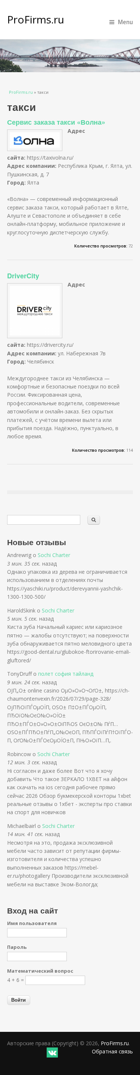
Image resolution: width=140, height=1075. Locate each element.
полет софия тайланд (65, 673)
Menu (125, 22)
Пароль (17, 947)
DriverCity (23, 276)
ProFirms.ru (35, 19)
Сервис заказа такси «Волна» (56, 122)
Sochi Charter (54, 555)
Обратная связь (112, 1051)
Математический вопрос (40, 970)
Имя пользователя (32, 923)
